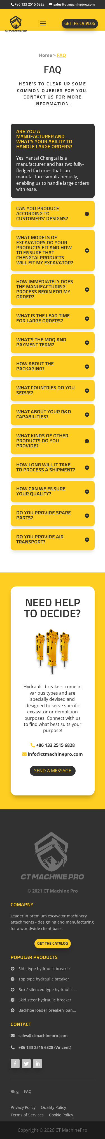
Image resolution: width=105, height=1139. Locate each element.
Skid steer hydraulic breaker (44, 1000)
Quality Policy (53, 1107)
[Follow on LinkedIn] (37, 1063)
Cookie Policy (61, 1115)
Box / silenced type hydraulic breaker (47, 989)
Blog (15, 1091)
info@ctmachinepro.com (55, 754)
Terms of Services (27, 1115)
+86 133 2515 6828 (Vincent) (44, 1047)
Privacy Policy (23, 1107)
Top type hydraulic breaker (43, 979)
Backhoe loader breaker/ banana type (47, 1010)
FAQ (61, 55)
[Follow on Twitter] (26, 1063)
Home (45, 55)
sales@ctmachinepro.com (42, 1035)
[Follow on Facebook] (15, 1063)
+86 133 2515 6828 (55, 745)
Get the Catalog (79, 24)
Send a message (52, 771)
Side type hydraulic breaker (43, 968)
